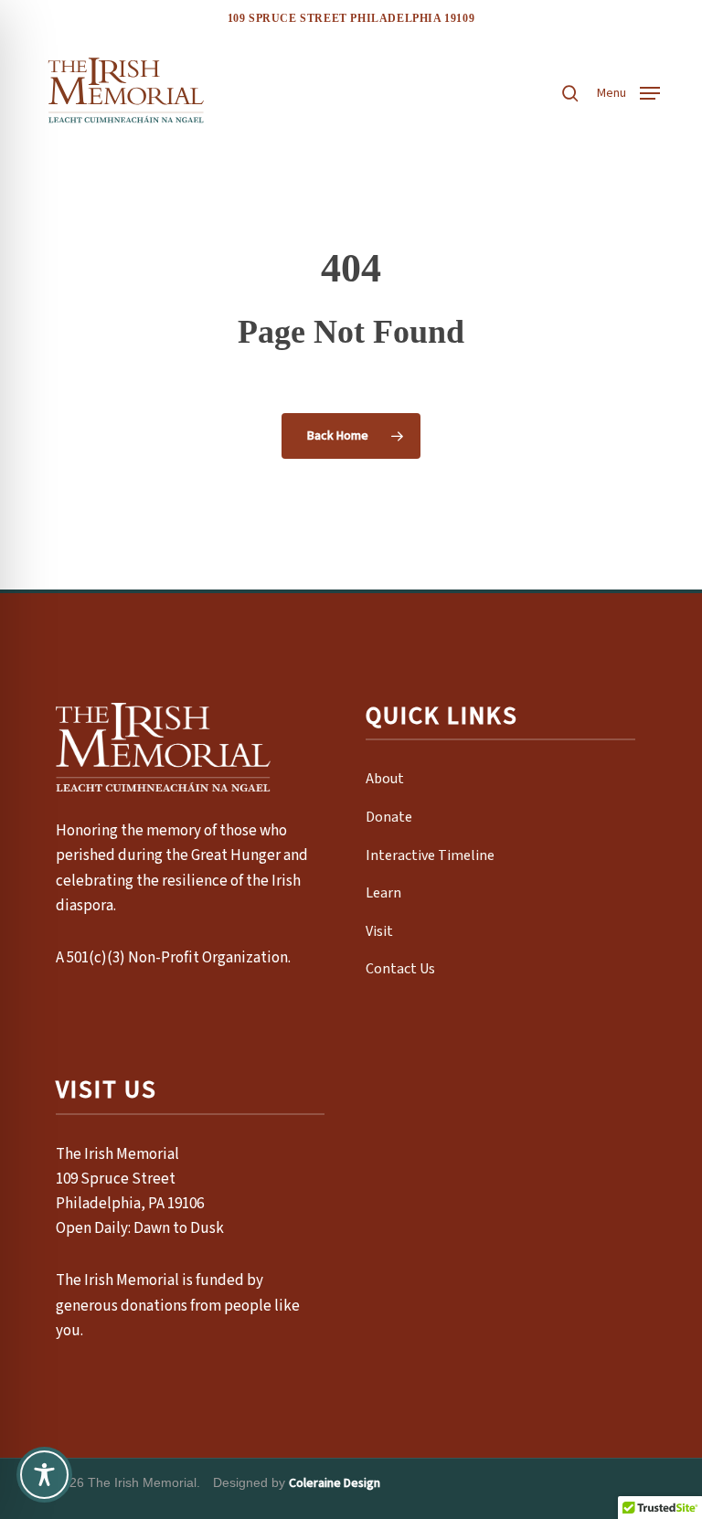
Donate (389, 817)
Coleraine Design (334, 1483)
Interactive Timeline (430, 855)
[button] (628, 91)
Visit (379, 931)
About (385, 779)
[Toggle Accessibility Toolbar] (44, 1475)
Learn (383, 893)
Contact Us (400, 969)
